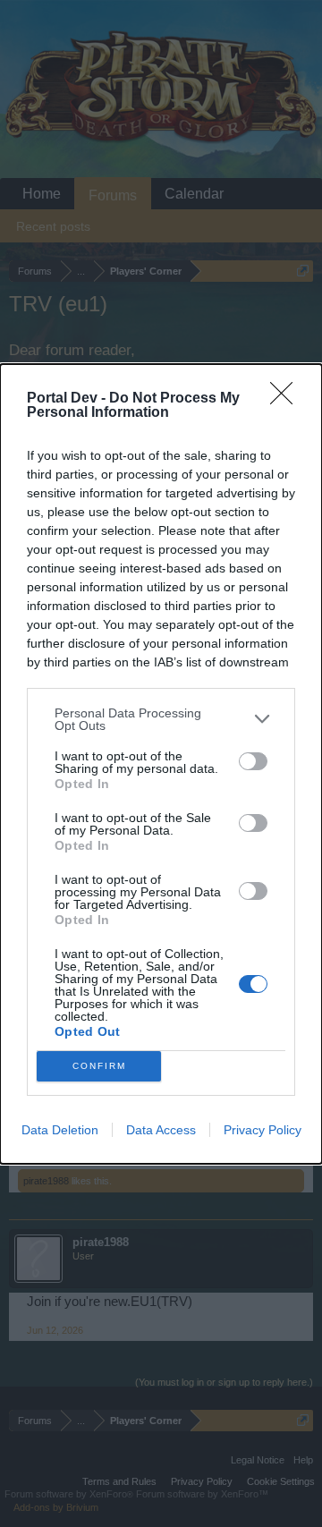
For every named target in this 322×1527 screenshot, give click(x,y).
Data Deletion (59, 1130)
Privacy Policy (262, 1130)
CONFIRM (99, 1066)
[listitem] (161, 719)
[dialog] (161, 764)
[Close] (287, 399)
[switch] (253, 761)
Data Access (161, 1130)
